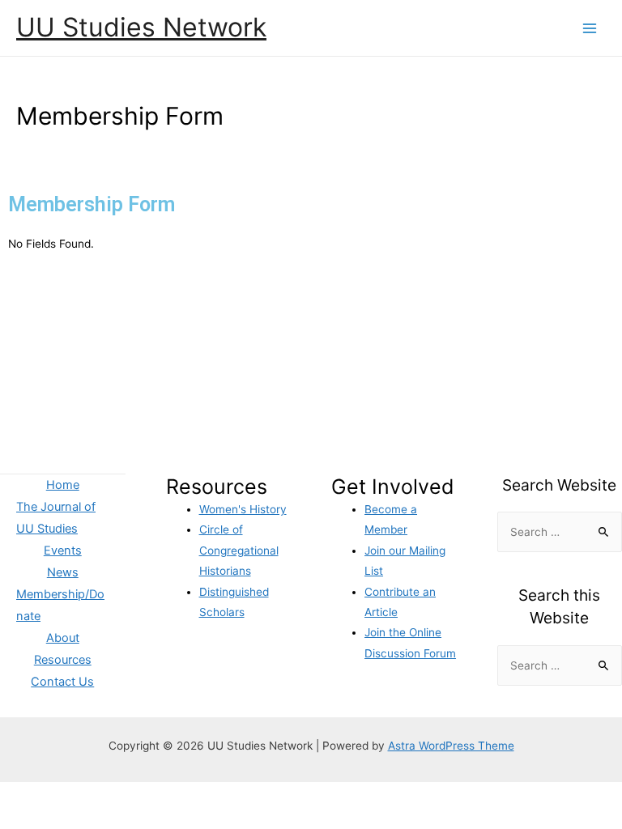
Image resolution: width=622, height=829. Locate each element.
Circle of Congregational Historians (239, 550)
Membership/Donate (60, 605)
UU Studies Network (141, 27)
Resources (63, 660)
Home (62, 485)
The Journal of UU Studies (56, 518)
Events (63, 550)
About (62, 638)
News (63, 572)
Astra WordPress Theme (451, 745)
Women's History (243, 509)
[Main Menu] (590, 28)
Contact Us (62, 681)
